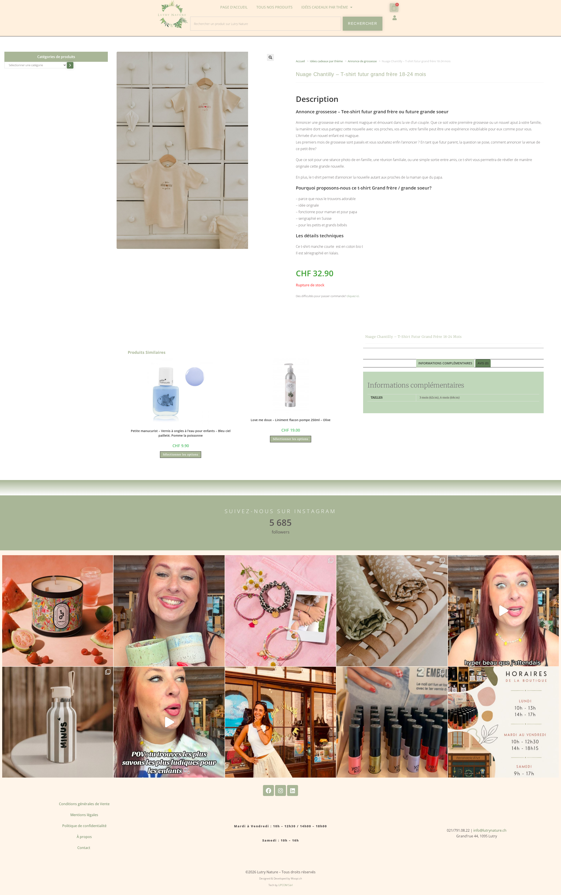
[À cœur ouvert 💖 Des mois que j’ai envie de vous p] (169, 610)
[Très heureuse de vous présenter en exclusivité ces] (503, 610)
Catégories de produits (56, 56)
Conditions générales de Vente (84, 803)
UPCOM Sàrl (285, 885)
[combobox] (265, 24)
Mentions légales (84, 814)
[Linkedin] (292, 790)
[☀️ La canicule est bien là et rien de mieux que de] (57, 722)
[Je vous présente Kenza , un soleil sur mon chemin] (280, 722)
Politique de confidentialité (84, 825)
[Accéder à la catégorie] (70, 65)
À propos (84, 836)
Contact (84, 847)
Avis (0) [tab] (483, 363)
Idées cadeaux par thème (326, 61)
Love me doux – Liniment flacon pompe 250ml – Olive (290, 420)
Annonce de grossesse (362, 61)
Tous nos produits (274, 7)
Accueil (300, 61)
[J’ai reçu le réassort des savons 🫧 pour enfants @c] (169, 722)
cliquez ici (353, 296)
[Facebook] (268, 790)
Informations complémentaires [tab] (445, 363)
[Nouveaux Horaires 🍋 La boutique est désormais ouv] (503, 722)
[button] (270, 57)
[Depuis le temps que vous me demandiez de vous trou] (280, 610)
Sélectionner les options (180, 454)
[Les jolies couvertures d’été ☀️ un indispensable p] (391, 610)
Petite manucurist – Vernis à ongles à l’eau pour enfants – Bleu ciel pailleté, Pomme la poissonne (181, 433)
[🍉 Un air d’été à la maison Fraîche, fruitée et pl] (57, 610)
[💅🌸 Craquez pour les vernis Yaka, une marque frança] (391, 722)
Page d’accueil (234, 7)
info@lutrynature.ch (489, 830)
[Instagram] (280, 790)
